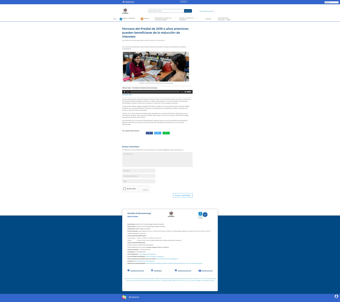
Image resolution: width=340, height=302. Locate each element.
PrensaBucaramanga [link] (207, 270)
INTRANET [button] (184, 1)
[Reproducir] (124, 92)
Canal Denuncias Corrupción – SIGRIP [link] (224, 18)
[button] (183, 195)
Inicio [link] (114, 19)
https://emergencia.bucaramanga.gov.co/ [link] (144, 261)
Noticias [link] (152, 40)
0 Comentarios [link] (160, 40)
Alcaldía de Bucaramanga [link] (132, 40)
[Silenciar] (185, 92)
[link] (128, 3)
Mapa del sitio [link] (210, 280)
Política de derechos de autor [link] (151, 280)
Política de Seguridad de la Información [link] (174, 280)
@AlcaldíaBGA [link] (158, 270)
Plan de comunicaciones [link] (133, 280)
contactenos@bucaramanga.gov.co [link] (147, 254)
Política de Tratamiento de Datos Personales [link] (168, 278)
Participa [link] (208, 19)
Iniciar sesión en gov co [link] (207, 11)
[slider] (189, 91)
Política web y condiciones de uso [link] (193, 278)
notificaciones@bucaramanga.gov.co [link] (155, 256)
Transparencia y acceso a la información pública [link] (163, 18)
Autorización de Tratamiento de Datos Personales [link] (139, 278)
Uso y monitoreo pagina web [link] (195, 280)
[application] (157, 92)
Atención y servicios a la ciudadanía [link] (186, 18)
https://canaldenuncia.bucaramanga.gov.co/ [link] (167, 258)
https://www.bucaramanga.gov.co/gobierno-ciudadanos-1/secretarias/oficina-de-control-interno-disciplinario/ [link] (174, 263)
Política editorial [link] (210, 278)
